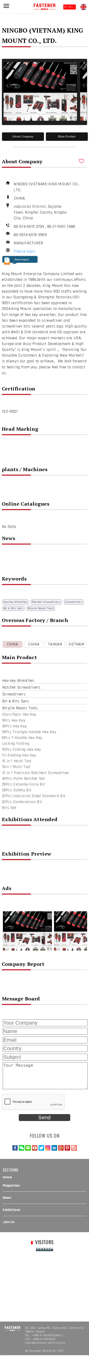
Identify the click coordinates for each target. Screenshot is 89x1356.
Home (7, 1177)
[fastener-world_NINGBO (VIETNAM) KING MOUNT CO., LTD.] (40, 91)
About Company (22, 136)
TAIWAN (55, 644)
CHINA (12, 644)
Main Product (67, 136)
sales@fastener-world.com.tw (45, 1343)
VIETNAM (76, 644)
